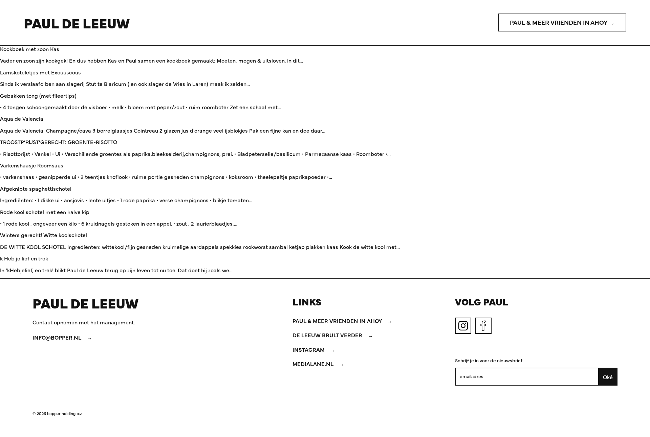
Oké (608, 377)
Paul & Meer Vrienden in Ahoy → (562, 22)
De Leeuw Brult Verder (328, 335)
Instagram (309, 349)
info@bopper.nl (57, 337)
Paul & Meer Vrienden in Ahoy (337, 320)
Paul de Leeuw (77, 22)
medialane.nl (313, 363)
